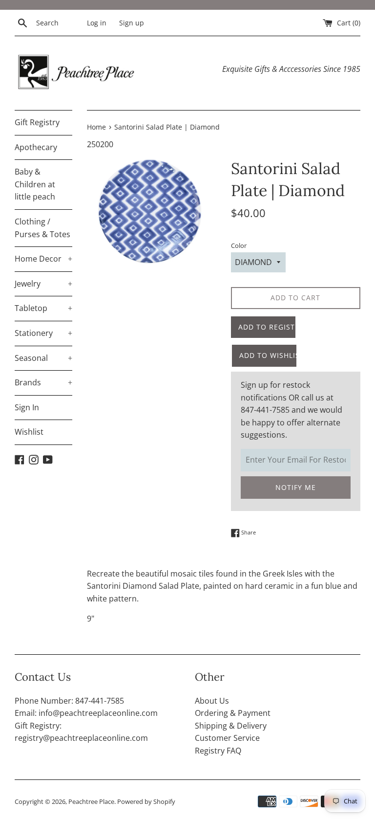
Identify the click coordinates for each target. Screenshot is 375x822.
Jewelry (43, 283)
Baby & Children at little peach (35, 184)
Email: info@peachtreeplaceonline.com (86, 713)
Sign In (27, 407)
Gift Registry (37, 122)
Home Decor (43, 258)
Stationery (43, 333)
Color (239, 245)
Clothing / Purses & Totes (42, 228)
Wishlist (29, 431)
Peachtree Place (91, 801)
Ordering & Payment (233, 713)
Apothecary (36, 147)
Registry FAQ (218, 750)
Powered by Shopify (146, 801)
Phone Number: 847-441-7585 (69, 700)
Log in (96, 22)
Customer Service (227, 738)
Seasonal (43, 358)
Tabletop (43, 308)
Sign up (131, 22)
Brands (43, 382)
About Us (212, 700)
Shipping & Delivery (231, 725)
